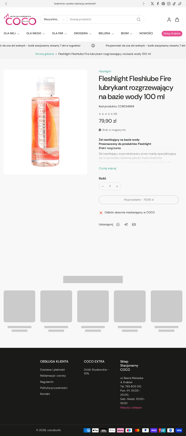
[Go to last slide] (6, 3)
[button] (139, 199)
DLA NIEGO (34, 33)
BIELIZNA (104, 33)
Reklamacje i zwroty (53, 376)
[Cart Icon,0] (177, 19)
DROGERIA (81, 33)
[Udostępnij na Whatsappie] (118, 224)
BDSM (125, 33)
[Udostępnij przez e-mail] (134, 224)
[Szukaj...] (138, 19)
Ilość (102, 178)
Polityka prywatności (53, 388)
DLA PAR (57, 33)
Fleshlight (105, 71)
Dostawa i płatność (52, 370)
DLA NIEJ (10, 33)
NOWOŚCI (146, 33)
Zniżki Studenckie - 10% (96, 371)
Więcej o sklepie (131, 407)
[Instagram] (168, 3)
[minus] (102, 186)
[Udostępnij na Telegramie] (126, 224)
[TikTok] (174, 3)
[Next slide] (143, 3)
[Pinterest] (163, 3)
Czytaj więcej (107, 168)
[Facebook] (158, 3)
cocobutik (54, 430)
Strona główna (44, 54)
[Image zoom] (45, 122)
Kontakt (45, 394)
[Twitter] (152, 3)
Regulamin (47, 382)
